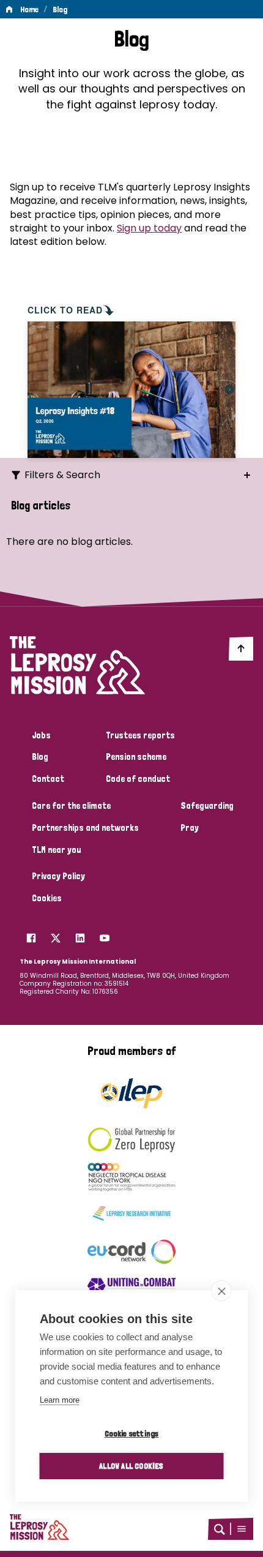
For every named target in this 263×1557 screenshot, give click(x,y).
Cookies (47, 898)
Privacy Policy (58, 876)
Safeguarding (207, 805)
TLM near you (56, 849)
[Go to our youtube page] (104, 935)
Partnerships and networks (85, 827)
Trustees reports (140, 735)
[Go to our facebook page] (31, 935)
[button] (241, 1528)
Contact (48, 778)
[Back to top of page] (241, 648)
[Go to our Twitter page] (56, 935)
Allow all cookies (131, 1466)
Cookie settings (132, 1433)
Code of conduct (138, 778)
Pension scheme (136, 756)
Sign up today (149, 228)
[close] (222, 1290)
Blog (60, 9)
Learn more (60, 1400)
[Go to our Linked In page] (80, 935)
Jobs (41, 735)
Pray (189, 827)
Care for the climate (71, 805)
